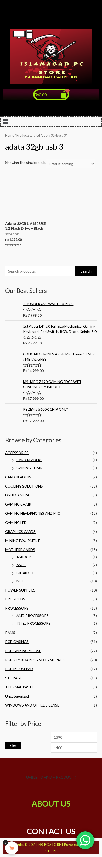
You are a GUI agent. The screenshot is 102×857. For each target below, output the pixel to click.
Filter (13, 745)
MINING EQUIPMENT (22, 540)
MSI (19, 581)
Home (9, 135)
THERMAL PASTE (19, 687)
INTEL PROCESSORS (33, 623)
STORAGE (13, 678)
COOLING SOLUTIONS (24, 486)
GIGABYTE (25, 573)
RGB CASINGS (17, 641)
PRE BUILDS (15, 599)
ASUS (21, 565)
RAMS (10, 632)
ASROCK (23, 557)
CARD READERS (29, 460)
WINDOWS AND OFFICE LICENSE (32, 705)
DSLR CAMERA (17, 495)
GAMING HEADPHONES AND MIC (32, 513)
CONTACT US (51, 831)
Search (86, 271)
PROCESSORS (17, 608)
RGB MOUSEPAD (19, 669)
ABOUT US (51, 803)
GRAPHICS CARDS (20, 531)
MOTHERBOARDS (20, 549)
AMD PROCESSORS (32, 615)
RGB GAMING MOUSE (23, 650)
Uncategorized (17, 696)
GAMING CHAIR (29, 468)
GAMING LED (16, 522)
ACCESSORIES (17, 452)
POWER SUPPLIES (20, 590)
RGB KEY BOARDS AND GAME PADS (35, 660)
